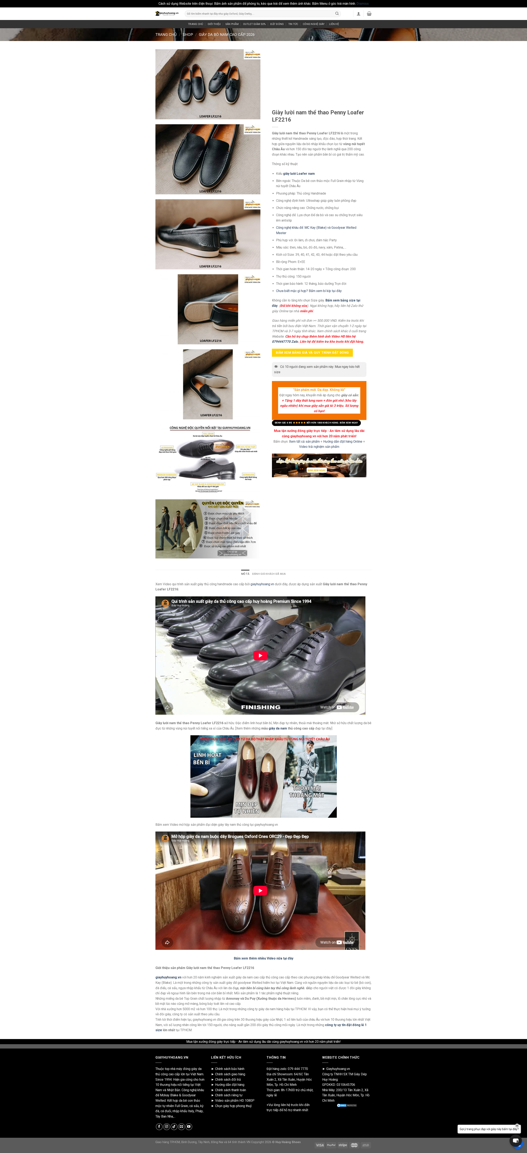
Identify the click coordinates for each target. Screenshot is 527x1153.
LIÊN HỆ (334, 24)
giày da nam (278, 728)
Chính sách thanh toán (230, 1090)
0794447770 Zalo (285, 342)
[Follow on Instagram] (166, 1126)
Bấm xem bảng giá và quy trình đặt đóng (312, 352)
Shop (188, 34)
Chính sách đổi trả (228, 1079)
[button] (516, 1140)
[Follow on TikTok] (174, 1126)
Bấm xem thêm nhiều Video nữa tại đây (263, 958)
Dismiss (363, 4)
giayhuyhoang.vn (262, 584)
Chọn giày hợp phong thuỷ (233, 1106)
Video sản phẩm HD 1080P (234, 1101)
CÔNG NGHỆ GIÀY (314, 24)
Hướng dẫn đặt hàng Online (343, 441)
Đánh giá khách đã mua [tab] (269, 573)
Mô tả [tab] (245, 573)
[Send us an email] (181, 1126)
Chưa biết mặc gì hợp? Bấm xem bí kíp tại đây (309, 291)
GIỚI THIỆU (214, 24)
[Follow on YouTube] (188, 1126)
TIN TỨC (293, 24)
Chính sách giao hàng (230, 1074)
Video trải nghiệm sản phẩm (319, 447)
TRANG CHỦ (195, 24)
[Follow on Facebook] (159, 1126)
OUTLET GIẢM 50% (254, 24)
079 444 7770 (298, 1069)
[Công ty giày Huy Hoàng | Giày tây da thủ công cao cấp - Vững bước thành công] (166, 13)
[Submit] (336, 13)
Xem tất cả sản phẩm (304, 441)
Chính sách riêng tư (229, 1095)
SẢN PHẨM (232, 24)
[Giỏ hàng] (369, 13)
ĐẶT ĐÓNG (277, 24)
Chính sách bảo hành (229, 1069)
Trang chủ (166, 34)
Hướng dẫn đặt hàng (229, 1085)
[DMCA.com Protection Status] (347, 1105)
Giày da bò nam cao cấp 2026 (227, 34)
